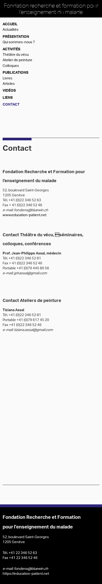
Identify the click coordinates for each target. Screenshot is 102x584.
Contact (11, 104)
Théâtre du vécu (16, 55)
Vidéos (9, 90)
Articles (9, 84)
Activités (11, 49)
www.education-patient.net (24, 215)
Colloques (11, 66)
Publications (15, 73)
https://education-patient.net (26, 574)
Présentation (16, 37)
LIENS (8, 98)
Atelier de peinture (17, 60)
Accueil (10, 24)
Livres (7, 78)
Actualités (11, 30)
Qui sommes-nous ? (19, 42)
